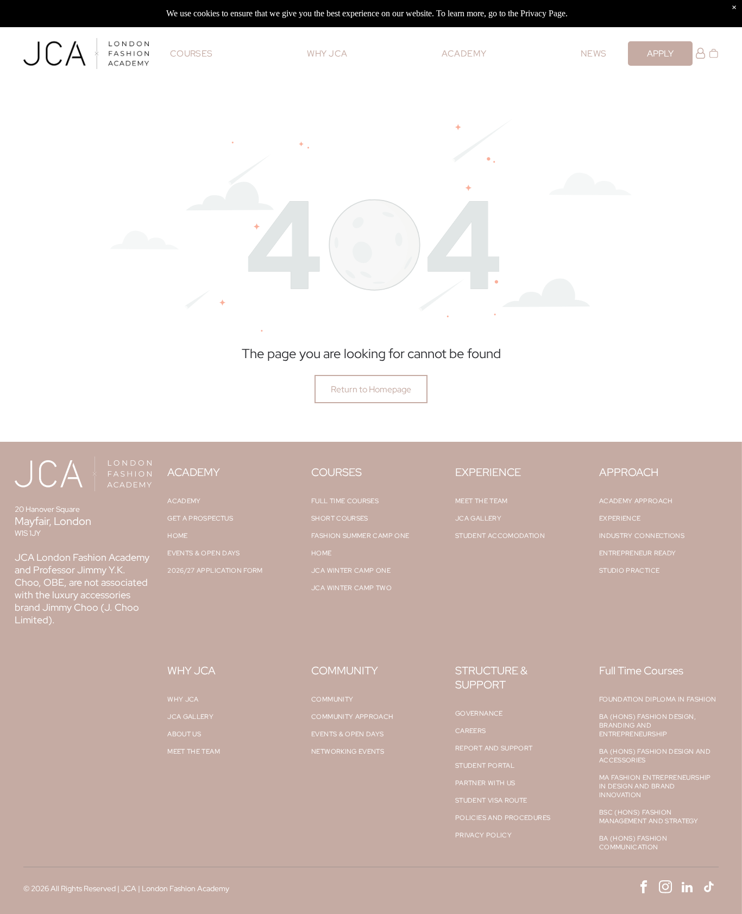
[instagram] (665, 888)
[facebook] (643, 888)
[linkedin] (687, 888)
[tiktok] (709, 888)
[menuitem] (191, 53)
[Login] (700, 53)
